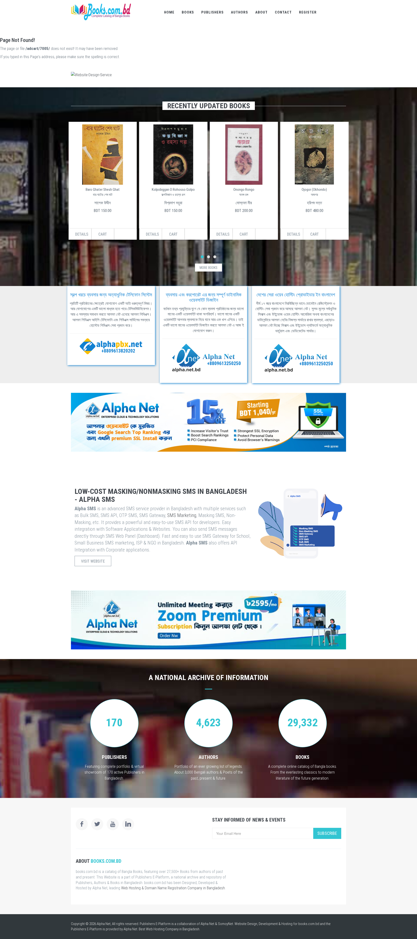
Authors (239, 12)
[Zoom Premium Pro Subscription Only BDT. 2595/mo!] (208, 619)
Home (169, 12)
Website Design (246, 924)
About (261, 12)
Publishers (212, 12)
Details (81, 234)
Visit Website (93, 561)
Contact (283, 12)
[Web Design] (208, 75)
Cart (102, 234)
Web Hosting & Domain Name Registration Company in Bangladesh (173, 888)
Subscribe (327, 833)
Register (308, 12)
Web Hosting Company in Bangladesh (172, 929)
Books (188, 12)
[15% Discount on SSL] (208, 422)
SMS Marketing (181, 515)
